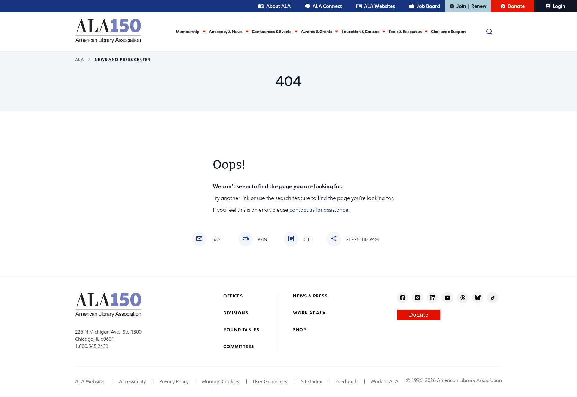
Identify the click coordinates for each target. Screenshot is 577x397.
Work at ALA (309, 312)
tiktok (493, 297)
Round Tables (241, 329)
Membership (187, 31)
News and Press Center (122, 59)
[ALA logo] (108, 30)
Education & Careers (360, 31)
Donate (516, 6)
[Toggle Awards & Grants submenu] (336, 31)
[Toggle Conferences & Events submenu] (296, 31)
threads (463, 297)
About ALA (278, 6)
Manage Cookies (220, 381)
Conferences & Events (271, 31)
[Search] (489, 32)
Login (559, 6)
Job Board (428, 6)
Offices (233, 296)
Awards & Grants (316, 31)
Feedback (346, 381)
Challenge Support (448, 31)
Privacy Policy (173, 381)
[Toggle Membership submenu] (204, 31)
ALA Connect (327, 6)
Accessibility (132, 381)
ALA (79, 59)
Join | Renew (471, 6)
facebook (402, 297)
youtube (447, 297)
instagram (417, 297)
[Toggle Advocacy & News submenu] (247, 31)
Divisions (235, 312)
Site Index (311, 381)
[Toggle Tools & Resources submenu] (426, 31)
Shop (299, 329)
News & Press (310, 296)
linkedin (432, 297)
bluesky (478, 297)
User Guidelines (270, 381)
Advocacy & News (225, 31)
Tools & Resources (405, 31)
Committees (238, 346)
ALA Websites (379, 6)
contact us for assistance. (319, 209)
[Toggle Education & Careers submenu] (383, 31)
